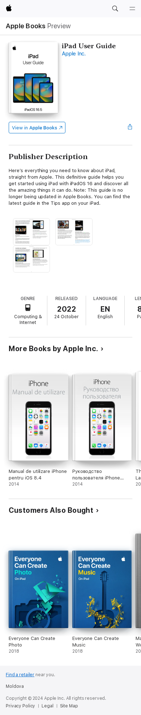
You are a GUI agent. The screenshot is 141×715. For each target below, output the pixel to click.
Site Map (69, 705)
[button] (115, 8)
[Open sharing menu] (130, 128)
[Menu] (132, 8)
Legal (47, 705)
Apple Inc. (74, 53)
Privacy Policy (20, 705)
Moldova (15, 686)
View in (34, 127)
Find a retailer (20, 674)
